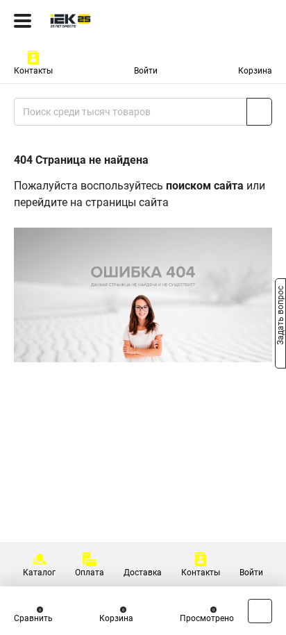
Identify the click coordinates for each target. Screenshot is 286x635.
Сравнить (33, 618)
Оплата (89, 572)
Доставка (143, 572)
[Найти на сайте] (259, 112)
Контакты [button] (33, 71)
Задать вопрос (280, 316)
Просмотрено (207, 618)
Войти (146, 71)
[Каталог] (22, 21)
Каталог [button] (39, 572)
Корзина (255, 71)
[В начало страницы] (260, 611)
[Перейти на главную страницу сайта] (104, 21)
